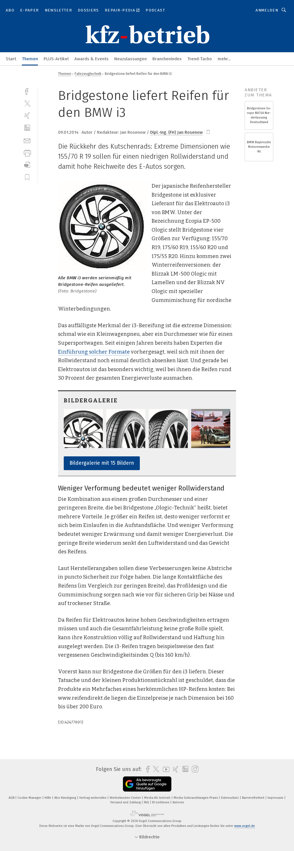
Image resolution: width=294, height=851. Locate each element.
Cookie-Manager (30, 798)
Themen (30, 58)
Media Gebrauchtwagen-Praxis (196, 798)
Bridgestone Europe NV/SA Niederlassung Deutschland (259, 115)
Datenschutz (230, 798)
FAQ (147, 802)
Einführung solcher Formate (94, 352)
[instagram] (193, 769)
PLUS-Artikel (56, 58)
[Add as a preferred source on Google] (147, 784)
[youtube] (164, 769)
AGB (12, 798)
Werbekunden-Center (126, 798)
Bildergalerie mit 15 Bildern (101, 463)
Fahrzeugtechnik (88, 73)
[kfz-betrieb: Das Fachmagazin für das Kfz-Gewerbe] (11, 58)
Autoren (178, 802)
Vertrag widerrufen (93, 798)
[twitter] (27, 103)
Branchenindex (166, 58)
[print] (27, 152)
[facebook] (27, 90)
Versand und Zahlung (126, 802)
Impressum (276, 798)
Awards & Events (91, 58)
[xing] (27, 115)
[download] (27, 164)
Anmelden (267, 10)
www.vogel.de (244, 826)
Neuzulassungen (130, 58)
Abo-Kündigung (65, 798)
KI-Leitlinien (161, 802)
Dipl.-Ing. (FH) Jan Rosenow (176, 132)
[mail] (27, 140)
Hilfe (48, 798)
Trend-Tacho (199, 58)
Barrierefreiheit (253, 798)
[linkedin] (27, 127)
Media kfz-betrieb (157, 798)
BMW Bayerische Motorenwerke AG (259, 146)
